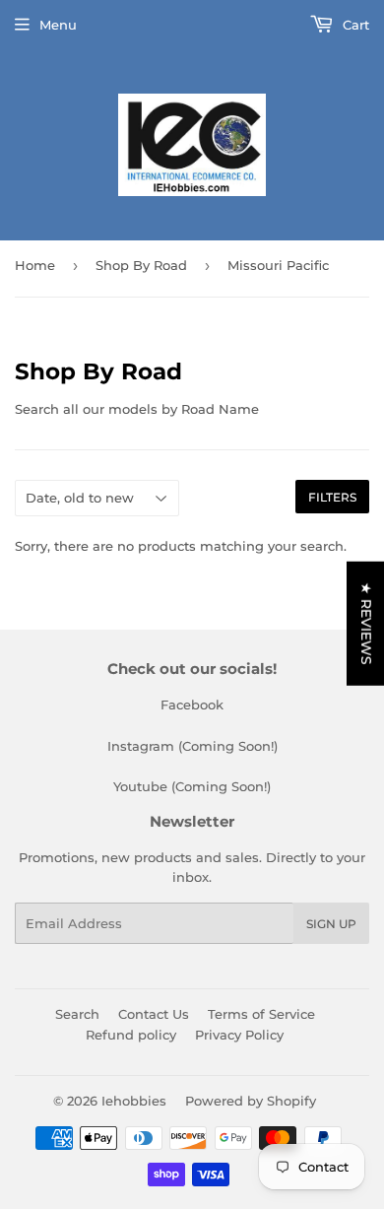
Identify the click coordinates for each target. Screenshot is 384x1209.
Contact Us (153, 1014)
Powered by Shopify (250, 1100)
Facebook (192, 704)
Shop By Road (141, 265)
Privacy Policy (239, 1034)
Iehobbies (133, 1100)
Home (35, 265)
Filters (332, 497)
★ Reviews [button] (366, 622)
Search (77, 1014)
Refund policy (131, 1034)
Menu (58, 25)
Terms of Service (261, 1014)
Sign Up (331, 923)
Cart (354, 25)
